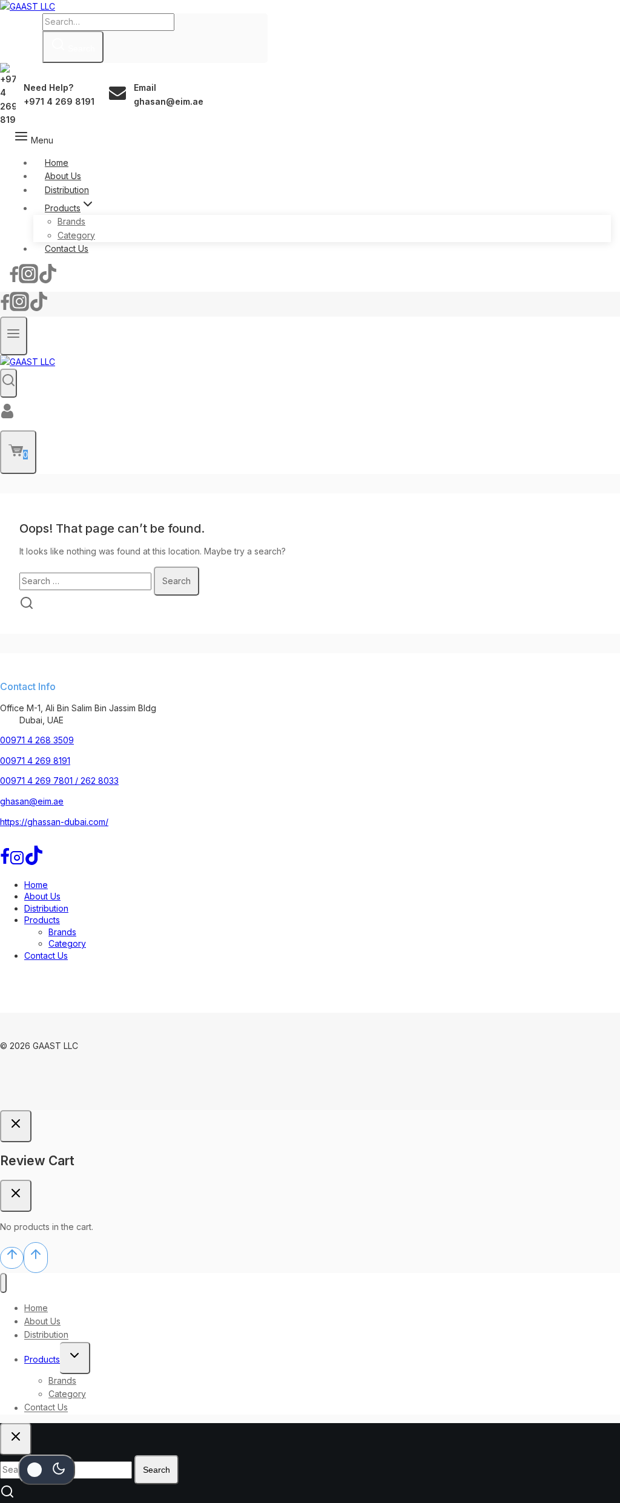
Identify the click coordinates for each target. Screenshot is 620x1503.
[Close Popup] (15, 1126)
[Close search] (15, 1439)
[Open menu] (13, 336)
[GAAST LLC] (27, 6)
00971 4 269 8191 (35, 760)
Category (76, 235)
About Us (63, 176)
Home (56, 162)
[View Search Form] (8, 383)
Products (42, 920)
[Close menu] (3, 1283)
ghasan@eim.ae (32, 801)
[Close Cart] (15, 1196)
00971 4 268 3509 (37, 740)
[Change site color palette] (46, 1470)
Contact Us (66, 248)
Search (156, 1470)
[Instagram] (28, 278)
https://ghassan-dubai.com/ (54, 822)
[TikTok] (48, 278)
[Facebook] (14, 278)
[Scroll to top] (12, 1257)
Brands (71, 221)
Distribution (67, 190)
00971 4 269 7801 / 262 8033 (59, 780)
